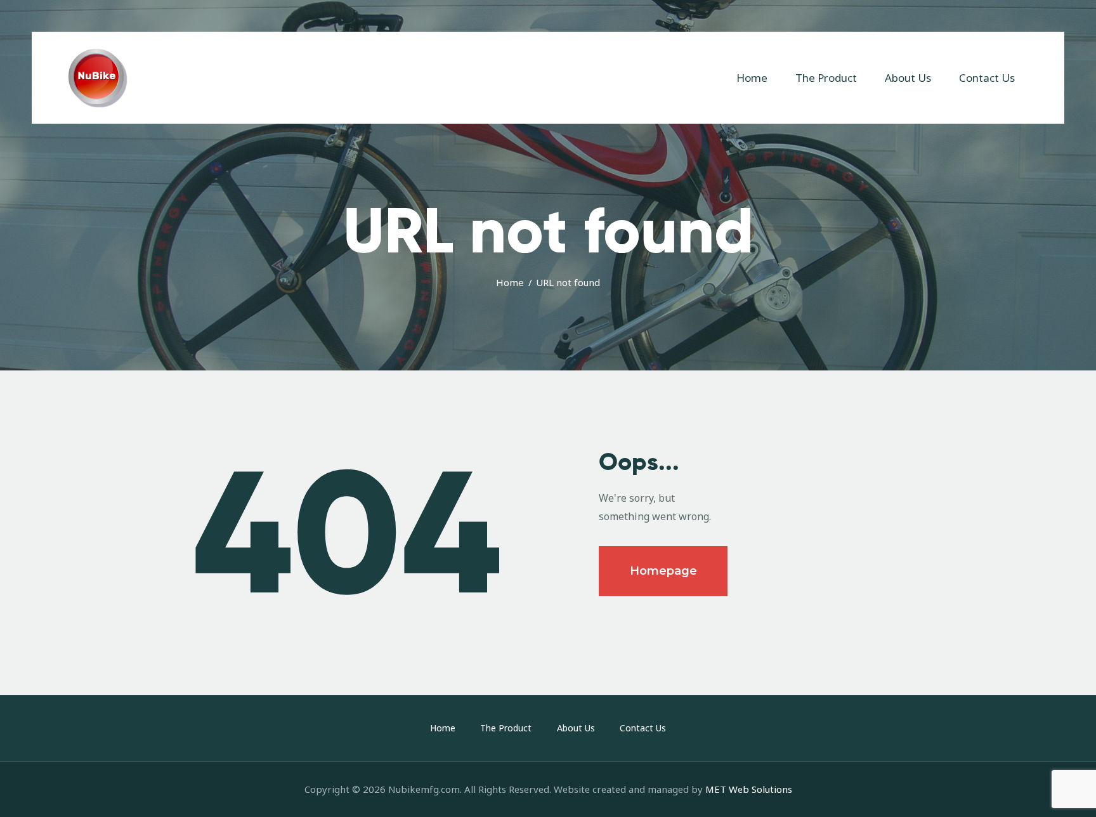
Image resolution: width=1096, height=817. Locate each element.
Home (510, 282)
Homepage (663, 571)
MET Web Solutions (748, 789)
